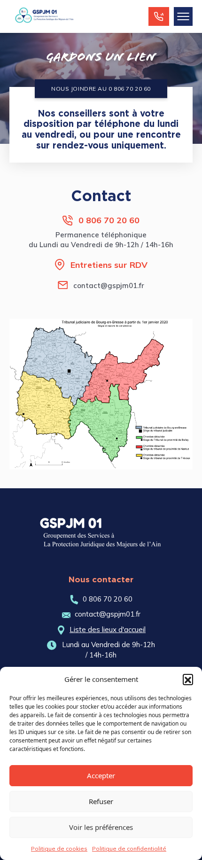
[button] (188, 679)
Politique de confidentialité (129, 848)
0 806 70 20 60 (109, 220)
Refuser (101, 801)
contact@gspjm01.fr (108, 285)
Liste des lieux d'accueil (108, 629)
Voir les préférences (101, 827)
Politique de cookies (59, 848)
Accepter (101, 775)
